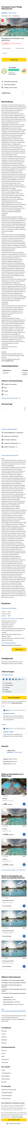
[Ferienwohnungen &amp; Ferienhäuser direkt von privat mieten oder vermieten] (2, 2)
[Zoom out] (25, 410)
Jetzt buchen (14, 60)
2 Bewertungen (12, 13)
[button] (22, 2)
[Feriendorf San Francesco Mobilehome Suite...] (14, 949)
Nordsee (3, 1031)
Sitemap (3, 1043)
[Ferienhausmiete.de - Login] (19, 2)
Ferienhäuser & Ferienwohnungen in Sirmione (13, 993)
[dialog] (14, 1113)
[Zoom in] (25, 408)
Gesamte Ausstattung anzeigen (9, 398)
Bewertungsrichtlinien (17, 703)
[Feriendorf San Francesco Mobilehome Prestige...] (14, 888)
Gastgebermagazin (6, 1092)
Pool (12, 997)
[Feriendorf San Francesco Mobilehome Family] (14, 918)
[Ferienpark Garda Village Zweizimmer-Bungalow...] (14, 786)
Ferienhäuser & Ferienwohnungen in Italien (12, 980)
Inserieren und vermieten (8, 1089)
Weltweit (4, 1040)
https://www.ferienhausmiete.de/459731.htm (13, 1011)
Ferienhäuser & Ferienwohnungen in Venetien (13, 982)
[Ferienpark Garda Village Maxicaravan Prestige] (14, 817)
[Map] (14, 416)
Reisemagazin (5, 1076)
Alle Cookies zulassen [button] (14, 1119)
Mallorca (4, 1037)
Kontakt (3, 1082)
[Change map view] (3, 408)
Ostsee (3, 1034)
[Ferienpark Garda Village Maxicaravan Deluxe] (14, 847)
